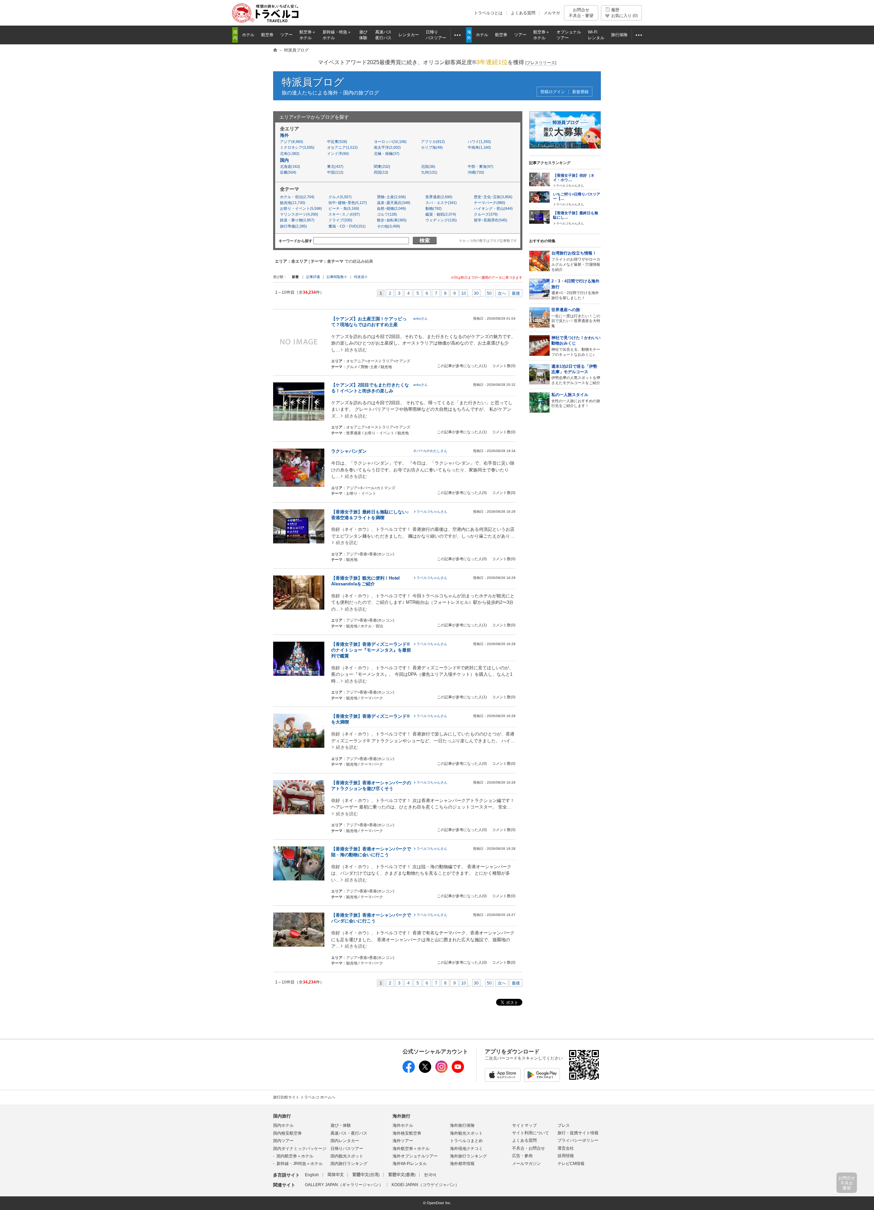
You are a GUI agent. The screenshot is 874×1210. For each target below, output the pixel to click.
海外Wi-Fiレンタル (410, 1163)
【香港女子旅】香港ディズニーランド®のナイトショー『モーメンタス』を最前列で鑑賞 (371, 650)
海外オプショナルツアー (415, 1156)
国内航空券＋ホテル (295, 1156)
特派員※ (361, 277)
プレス (564, 1125)
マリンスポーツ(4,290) (299, 214)
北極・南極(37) (386, 153)
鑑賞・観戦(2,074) (440, 214)
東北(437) (335, 166)
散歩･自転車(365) (392, 220)
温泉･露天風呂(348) (393, 203)
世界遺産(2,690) (438, 197)
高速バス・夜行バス (348, 1133)
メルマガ (552, 13)
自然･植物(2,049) (391, 208)
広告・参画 (522, 1155)
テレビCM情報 (571, 1163)
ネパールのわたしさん (430, 451)
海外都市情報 (462, 1163)
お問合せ (581, 13)
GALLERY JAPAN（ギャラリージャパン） (344, 1184)
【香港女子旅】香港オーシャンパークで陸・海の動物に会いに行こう (371, 851)
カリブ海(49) (432, 147)
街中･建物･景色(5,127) (347, 203)
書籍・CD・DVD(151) (347, 226)
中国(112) (335, 172)
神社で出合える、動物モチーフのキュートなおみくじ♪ (576, 345)
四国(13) (381, 172)
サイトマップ (524, 1125)
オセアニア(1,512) (342, 147)
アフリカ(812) (433, 142)
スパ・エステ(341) (441, 203)
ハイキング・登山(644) (493, 208)
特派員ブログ (313, 82)
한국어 (430, 1174)
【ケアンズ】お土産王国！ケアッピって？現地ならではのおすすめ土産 (369, 321)
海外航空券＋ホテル (411, 1148)
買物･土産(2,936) (391, 197)
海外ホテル (403, 1125)
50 (489, 293)
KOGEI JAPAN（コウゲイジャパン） (425, 1184)
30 (476, 293)
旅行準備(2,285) (293, 226)
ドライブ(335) (340, 220)
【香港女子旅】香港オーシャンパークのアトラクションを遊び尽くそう (371, 785)
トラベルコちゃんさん (430, 511)
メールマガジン (526, 1163)
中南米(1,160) (479, 147)
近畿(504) (288, 172)
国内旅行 (282, 1116)
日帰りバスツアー (346, 1148)
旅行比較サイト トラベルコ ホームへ (304, 1097)
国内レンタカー (344, 1140)
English (312, 1174)
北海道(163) (290, 166)
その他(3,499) (388, 226)
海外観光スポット (466, 1133)
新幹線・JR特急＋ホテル (300, 1163)
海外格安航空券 (407, 1133)
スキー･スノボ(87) (344, 214)
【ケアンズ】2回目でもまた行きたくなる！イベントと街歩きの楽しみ (370, 387)
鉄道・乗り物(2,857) (297, 220)
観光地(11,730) (292, 203)
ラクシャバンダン (349, 451)
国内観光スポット (346, 1156)
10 (463, 293)
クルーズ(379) (486, 214)
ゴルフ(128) (387, 214)
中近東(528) (337, 142)
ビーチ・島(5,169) (343, 208)
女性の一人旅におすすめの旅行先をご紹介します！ (575, 400)
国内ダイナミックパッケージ (299, 1148)
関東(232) (382, 166)
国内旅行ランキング (348, 1163)
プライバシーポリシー (578, 1140)
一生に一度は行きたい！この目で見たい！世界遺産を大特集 (575, 317)
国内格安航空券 (287, 1133)
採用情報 (566, 1155)
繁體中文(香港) (401, 1174)
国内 (284, 160)
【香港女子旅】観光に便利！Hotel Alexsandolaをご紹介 (367, 580)
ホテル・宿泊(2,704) (297, 197)
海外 (284, 135)
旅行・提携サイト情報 (578, 1133)
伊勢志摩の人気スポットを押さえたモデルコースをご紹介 (575, 374)
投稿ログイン (552, 92)
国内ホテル (283, 1125)
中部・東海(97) (480, 166)
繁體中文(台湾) (366, 1174)
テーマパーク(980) (489, 203)
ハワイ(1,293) (479, 142)
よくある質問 (523, 13)
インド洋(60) (338, 153)
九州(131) (429, 172)
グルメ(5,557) (340, 197)
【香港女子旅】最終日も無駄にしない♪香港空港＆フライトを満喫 (370, 514)
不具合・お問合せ (528, 1148)
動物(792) (433, 208)
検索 (425, 240)
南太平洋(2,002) (387, 147)
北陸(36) (428, 166)
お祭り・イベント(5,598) (300, 208)
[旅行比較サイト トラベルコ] (275, 50)
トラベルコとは (488, 13)
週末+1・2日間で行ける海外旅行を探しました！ (575, 289)
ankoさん (420, 318)
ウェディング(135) (441, 220)
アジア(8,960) (291, 142)
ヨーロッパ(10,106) (390, 142)
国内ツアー (283, 1140)
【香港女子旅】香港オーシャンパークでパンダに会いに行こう (371, 918)
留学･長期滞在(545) (490, 220)
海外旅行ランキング (468, 1156)
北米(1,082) (289, 153)
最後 (516, 293)
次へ (502, 293)
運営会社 (566, 1148)
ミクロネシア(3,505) (297, 147)
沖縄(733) (476, 172)
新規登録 (580, 92)
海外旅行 (401, 1116)
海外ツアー (403, 1140)
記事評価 (313, 277)
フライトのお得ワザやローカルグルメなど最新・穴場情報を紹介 (575, 261)
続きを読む (356, 349)
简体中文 (335, 1174)
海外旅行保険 (462, 1125)
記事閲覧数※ (337, 277)
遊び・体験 (340, 1125)
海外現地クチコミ (466, 1148)
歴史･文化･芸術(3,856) (493, 197)
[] (540, 62)
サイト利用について (530, 1133)
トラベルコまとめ (466, 1140)
